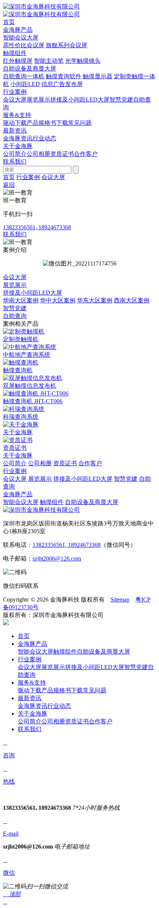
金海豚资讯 (18, 138)
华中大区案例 (57, 300)
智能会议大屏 (20, 37)
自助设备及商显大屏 (29, 68)
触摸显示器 (97, 76)
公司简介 (15, 154)
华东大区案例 (94, 300)
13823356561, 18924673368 (67, 545)
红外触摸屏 (18, 61)
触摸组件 (15, 53)
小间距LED (25, 84)
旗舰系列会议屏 (66, 45)
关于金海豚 (18, 455)
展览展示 (38, 99)
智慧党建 (121, 99)
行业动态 (44, 138)
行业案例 (28, 177)
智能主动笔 (49, 61)
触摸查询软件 (63, 76)
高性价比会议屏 (23, 45)
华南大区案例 (20, 300)
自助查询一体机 (23, 76)
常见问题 (80, 123)
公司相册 (38, 154)
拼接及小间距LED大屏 (79, 99)
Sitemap (120, 599)
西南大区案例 (131, 300)
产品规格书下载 (47, 123)
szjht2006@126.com (57, 558)
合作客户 (86, 154)
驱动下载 (15, 123)
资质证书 (62, 154)
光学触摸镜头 (83, 61)
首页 (9, 177)
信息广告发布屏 (62, 84)
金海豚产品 (18, 494)
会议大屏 (15, 99)
